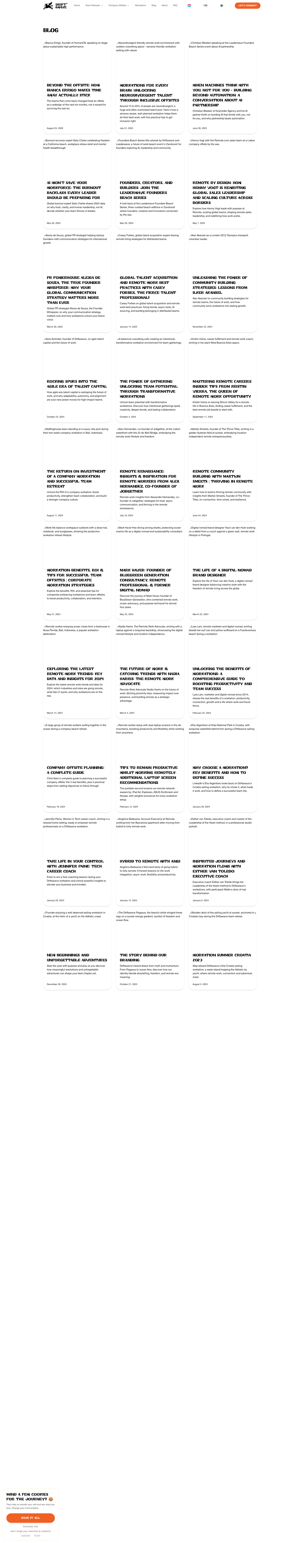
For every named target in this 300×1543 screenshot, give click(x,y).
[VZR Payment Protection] (205, 5)
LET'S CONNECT (248, 6)
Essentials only (30, 1527)
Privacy (37, 1535)
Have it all (30, 1517)
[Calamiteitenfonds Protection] (221, 5)
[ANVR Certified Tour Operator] (189, 5)
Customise (25, 1535)
